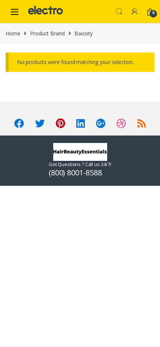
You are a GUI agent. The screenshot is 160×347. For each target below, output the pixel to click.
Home (13, 33)
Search (119, 11)
